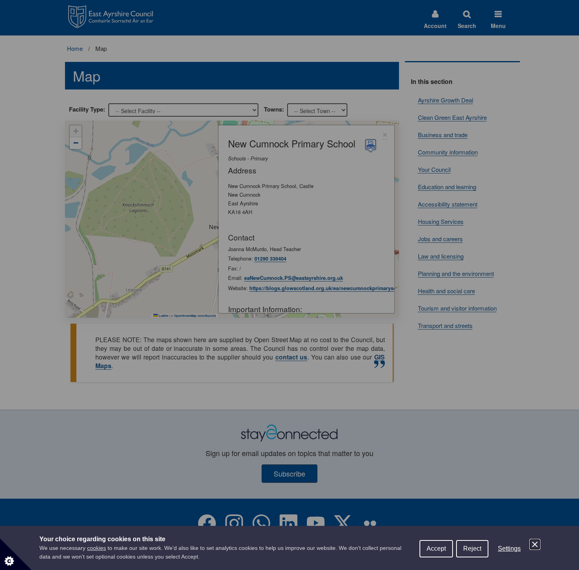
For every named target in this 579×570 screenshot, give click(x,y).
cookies (96, 548)
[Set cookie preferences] (16, 554)
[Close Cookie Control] (535, 544)
